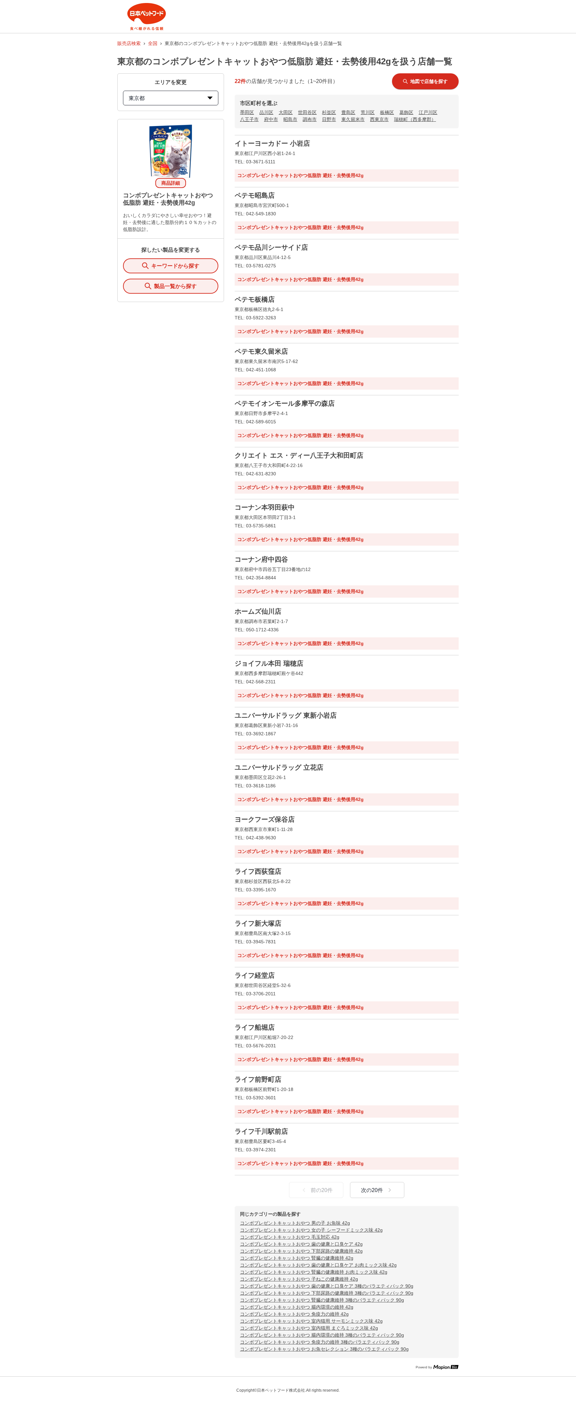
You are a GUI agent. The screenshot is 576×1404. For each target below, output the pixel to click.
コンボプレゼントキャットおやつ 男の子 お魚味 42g (295, 1223)
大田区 (286, 112)
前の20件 (322, 1190)
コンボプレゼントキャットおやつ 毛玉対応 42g (289, 1237)
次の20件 (372, 1190)
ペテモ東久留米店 (261, 351)
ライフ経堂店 (255, 975)
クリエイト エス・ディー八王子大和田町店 (299, 455)
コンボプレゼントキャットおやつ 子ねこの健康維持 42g (299, 1279)
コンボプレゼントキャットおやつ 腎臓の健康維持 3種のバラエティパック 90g (322, 1300)
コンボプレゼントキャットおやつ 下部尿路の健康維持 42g (301, 1251)
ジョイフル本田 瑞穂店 (269, 663)
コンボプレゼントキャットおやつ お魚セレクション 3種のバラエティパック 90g (324, 1349)
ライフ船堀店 (255, 1027)
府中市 (271, 119)
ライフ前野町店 (258, 1079)
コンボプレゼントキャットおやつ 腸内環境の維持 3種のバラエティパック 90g (322, 1335)
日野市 (329, 119)
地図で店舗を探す (429, 81)
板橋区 (387, 112)
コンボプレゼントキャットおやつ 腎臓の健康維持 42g (296, 1258)
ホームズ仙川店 (258, 611)
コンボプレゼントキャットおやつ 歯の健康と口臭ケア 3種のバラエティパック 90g (326, 1286)
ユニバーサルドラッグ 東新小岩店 (286, 715)
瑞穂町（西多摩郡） (415, 119)
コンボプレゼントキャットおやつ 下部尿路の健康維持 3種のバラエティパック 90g (326, 1293)
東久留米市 (353, 119)
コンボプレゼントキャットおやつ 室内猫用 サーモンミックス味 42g (311, 1321)
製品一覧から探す (175, 286)
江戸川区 (428, 112)
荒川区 (368, 112)
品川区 (266, 112)
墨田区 (247, 112)
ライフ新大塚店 (258, 923)
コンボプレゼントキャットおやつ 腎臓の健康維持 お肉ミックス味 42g (313, 1272)
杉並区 (329, 112)
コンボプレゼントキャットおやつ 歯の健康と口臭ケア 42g (301, 1244)
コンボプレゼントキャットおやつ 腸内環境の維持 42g (296, 1307)
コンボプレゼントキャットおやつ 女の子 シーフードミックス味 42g (311, 1230)
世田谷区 (307, 112)
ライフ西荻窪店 (258, 871)
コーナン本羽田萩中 (265, 507)
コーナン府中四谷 (261, 559)
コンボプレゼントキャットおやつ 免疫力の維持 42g (294, 1314)
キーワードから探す (175, 266)
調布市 (310, 119)
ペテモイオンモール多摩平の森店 (285, 403)
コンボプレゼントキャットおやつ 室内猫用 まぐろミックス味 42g (309, 1328)
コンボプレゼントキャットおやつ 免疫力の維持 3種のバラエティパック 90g (319, 1342)
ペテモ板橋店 (255, 299)
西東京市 (379, 119)
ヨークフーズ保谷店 (265, 819)
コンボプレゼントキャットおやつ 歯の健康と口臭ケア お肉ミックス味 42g (318, 1265)
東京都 (137, 98)
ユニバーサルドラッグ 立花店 (279, 767)
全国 (152, 43)
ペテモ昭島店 (255, 195)
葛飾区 (406, 112)
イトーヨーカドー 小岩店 (272, 143)
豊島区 (348, 112)
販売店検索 (129, 43)
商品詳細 (170, 183)
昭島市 (290, 119)
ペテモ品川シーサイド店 (271, 247)
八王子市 (249, 119)
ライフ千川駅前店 (261, 1131)
